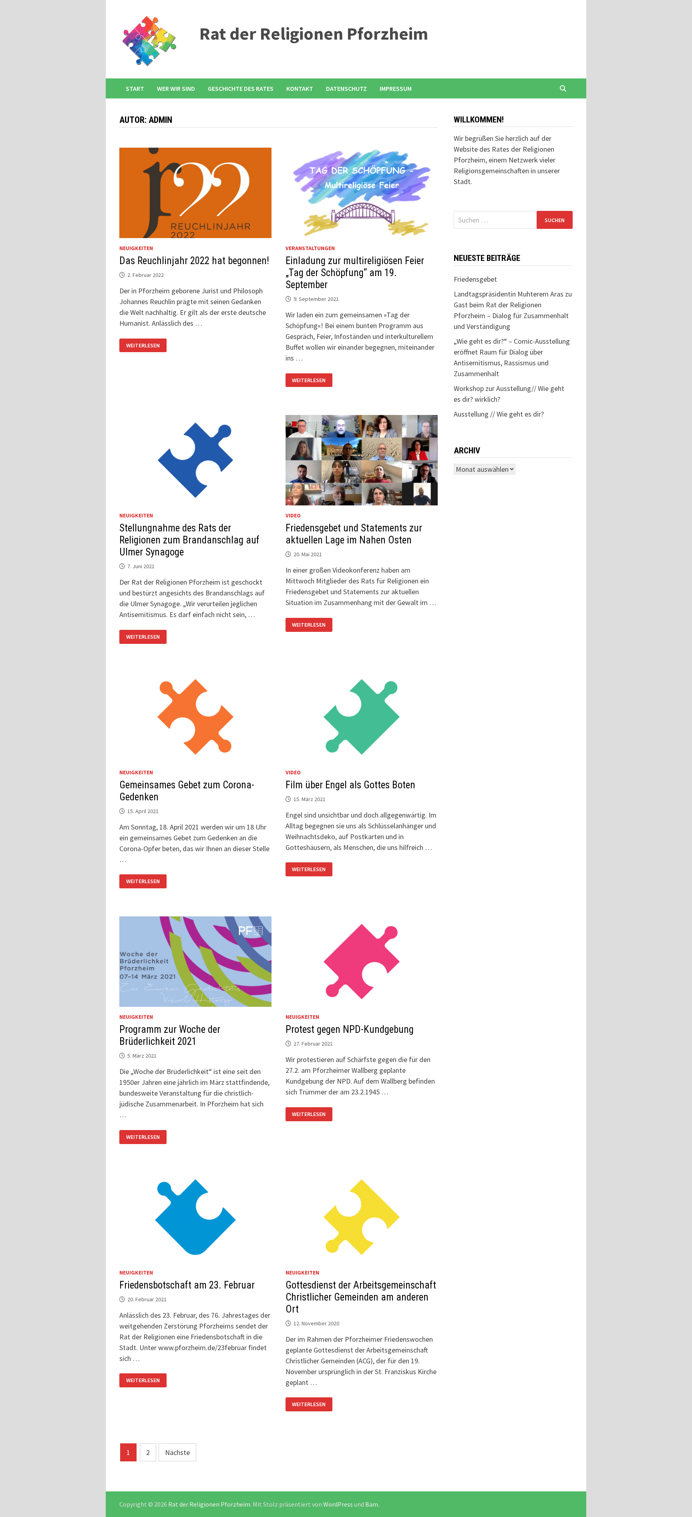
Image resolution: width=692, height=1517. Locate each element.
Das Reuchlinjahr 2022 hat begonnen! (194, 261)
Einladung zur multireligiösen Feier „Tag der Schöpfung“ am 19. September (355, 273)
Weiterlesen (144, 346)
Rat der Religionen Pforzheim (313, 33)
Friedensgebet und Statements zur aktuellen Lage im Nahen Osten (354, 534)
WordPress (338, 1504)
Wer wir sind (176, 88)
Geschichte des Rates (241, 88)
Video (293, 515)
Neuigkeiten (136, 248)
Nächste (177, 1452)
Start (135, 88)
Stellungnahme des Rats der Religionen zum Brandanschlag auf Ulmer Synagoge (189, 540)
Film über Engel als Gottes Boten (350, 785)
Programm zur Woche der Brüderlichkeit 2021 (169, 1035)
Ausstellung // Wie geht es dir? (499, 414)
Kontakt (299, 88)
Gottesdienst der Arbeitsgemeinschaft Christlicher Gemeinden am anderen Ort (361, 1297)
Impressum (396, 88)
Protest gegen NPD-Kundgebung (350, 1029)
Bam (371, 1504)
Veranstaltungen (310, 248)
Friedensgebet (475, 279)
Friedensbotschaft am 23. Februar (187, 1285)
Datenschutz (346, 88)
